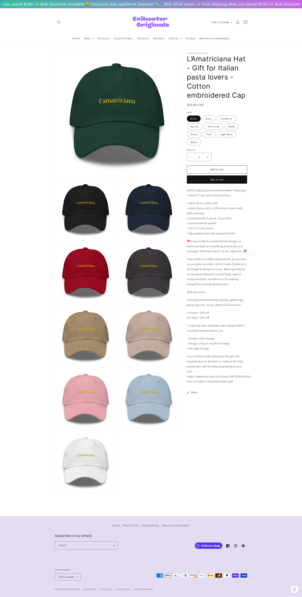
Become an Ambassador (176, 525)
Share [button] (194, 392)
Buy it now (217, 179)
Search (116, 525)
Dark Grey (213, 126)
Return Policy (131, 525)
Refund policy (90, 589)
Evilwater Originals (71, 589)
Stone (193, 134)
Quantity (191, 150)
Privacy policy (106, 589)
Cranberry (226, 118)
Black (193, 118)
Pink (209, 134)
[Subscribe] (114, 545)
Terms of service (123, 589)
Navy (208, 118)
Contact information (143, 589)
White (193, 142)
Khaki (231, 126)
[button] (59, 22)
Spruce (194, 126)
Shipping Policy (150, 525)
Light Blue (226, 134)
